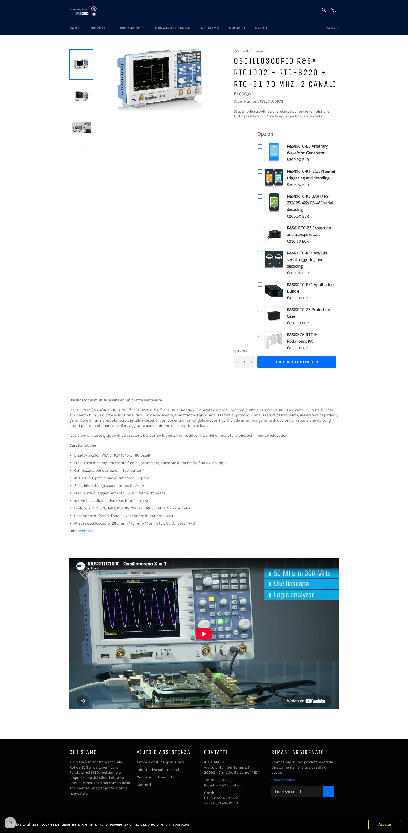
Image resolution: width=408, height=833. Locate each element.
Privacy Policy (283, 780)
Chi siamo (210, 28)
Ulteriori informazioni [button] (174, 824)
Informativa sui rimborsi (158, 769)
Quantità (240, 351)
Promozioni (131, 28)
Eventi (261, 28)
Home (74, 28)
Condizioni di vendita (155, 777)
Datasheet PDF (82, 531)
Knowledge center (173, 28)
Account (333, 27)
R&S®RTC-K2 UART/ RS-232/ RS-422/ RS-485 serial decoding (310, 203)
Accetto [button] (384, 824)
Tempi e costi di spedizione (160, 762)
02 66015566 (222, 780)
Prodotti (98, 28)
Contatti (237, 28)
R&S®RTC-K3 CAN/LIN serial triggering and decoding (307, 259)
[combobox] (323, 10)
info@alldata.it (229, 785)
